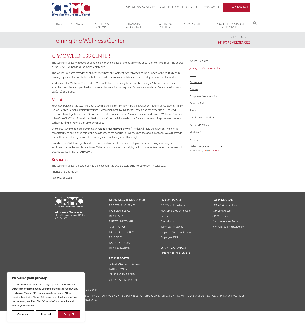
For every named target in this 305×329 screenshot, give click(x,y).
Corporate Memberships (203, 96)
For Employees (171, 200)
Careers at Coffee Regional (179, 7)
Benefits (165, 216)
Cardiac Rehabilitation (202, 117)
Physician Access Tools (225, 221)
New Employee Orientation (176, 210)
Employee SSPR (169, 237)
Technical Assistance (172, 226)
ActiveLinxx (196, 82)
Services (77, 23)
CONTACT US (117, 226)
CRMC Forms (220, 216)
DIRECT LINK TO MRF (121, 221)
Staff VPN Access (221, 210)
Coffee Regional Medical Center (75, 9)
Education (195, 131)
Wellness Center (165, 25)
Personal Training (199, 103)
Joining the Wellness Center (205, 68)
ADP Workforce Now (173, 205)
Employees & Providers (140, 7)
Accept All (69, 314)
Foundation (192, 23)
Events (193, 110)
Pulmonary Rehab (199, 124)
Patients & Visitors (101, 25)
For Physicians (223, 200)
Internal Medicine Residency (228, 226)
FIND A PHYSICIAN (236, 7)
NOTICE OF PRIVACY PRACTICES (225, 295)
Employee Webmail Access (176, 232)
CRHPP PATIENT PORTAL (123, 280)
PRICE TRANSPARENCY (122, 205)
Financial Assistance (134, 25)
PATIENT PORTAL (119, 258)
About (59, 23)
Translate (215, 150)
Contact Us (212, 7)
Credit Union (168, 221)
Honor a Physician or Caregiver (229, 25)
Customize (22, 314)
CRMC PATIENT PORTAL (123, 274)
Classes (194, 89)
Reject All (46, 314)
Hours (193, 75)
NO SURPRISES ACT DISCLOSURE (140, 295)
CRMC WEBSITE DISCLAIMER (127, 200)
